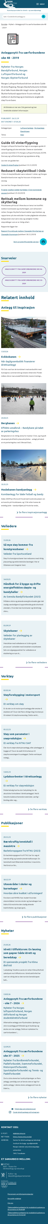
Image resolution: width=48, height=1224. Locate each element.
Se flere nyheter (38, 1097)
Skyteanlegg (39, 128)
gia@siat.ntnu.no (19, 1133)
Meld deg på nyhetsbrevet (25, 1109)
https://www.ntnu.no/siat (22, 1137)
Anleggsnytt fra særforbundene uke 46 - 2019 (24, 270)
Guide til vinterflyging (10, 165)
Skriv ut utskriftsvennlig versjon (26, 242)
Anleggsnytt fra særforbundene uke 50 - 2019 (24, 281)
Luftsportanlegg (26, 128)
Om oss (10, 1203)
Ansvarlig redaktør (14, 1198)
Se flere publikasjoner (35, 916)
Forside (4, 24)
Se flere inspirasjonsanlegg (33, 512)
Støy (22, 135)
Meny (42, 4)
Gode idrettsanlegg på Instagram (26, 1112)
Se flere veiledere (37, 662)
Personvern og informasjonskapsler (20, 1194)
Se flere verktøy (38, 809)
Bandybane (24, 131)
